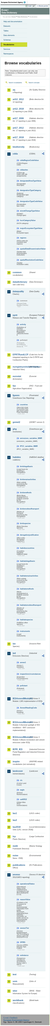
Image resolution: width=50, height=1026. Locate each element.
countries (24, 405)
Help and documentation (12, 22)
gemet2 (16, 422)
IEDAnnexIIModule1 (21, 698)
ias (14, 644)
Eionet (14, 17)
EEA (14, 2)
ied (14, 653)
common (17, 272)
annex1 (23, 662)
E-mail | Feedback (10, 1018)
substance (24, 955)
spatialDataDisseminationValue (24, 249)
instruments (24, 631)
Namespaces (8, 54)
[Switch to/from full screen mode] (34, 6)
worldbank (18, 1000)
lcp (14, 836)
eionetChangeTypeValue (24, 211)
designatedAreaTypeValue (24, 181)
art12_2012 (18, 99)
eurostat (17, 376)
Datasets (6, 26)
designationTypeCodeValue (24, 201)
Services (6, 49)
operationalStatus (24, 884)
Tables (6, 31)
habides (17, 457)
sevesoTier (24, 928)
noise (15, 855)
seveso (16, 874)
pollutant (23, 686)
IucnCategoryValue (24, 220)
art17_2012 (18, 128)
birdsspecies (24, 523)
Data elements (9, 35)
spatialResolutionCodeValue (24, 260)
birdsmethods (24, 493)
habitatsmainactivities (24, 576)
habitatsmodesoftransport (24, 605)
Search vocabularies (15, 82)
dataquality (18, 291)
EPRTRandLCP (20, 354)
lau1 (15, 813)
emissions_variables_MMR (24, 438)
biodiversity (19, 147)
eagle (22, 790)
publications (19, 865)
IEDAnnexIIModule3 (21, 722)
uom (15, 981)
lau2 (15, 820)
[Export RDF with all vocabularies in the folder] (43, 154)
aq (14, 90)
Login (29, 6)
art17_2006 (18, 118)
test (14, 974)
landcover (18, 771)
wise (15, 991)
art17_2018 (18, 137)
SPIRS (22, 942)
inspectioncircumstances (24, 674)
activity (23, 324)
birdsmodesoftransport (24, 509)
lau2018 (17, 827)
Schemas (7, 40)
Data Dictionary (23, 17)
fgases (16, 395)
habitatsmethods (24, 589)
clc (21, 780)
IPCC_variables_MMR (24, 446)
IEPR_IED (18, 749)
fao (14, 386)
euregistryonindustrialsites (21, 367)
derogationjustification (24, 535)
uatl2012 (23, 799)
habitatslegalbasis (24, 561)
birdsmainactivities (24, 479)
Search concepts (34, 82)
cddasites (24, 170)
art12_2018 (18, 109)
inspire (16, 761)
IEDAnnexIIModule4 (21, 737)
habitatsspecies (24, 620)
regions (23, 238)
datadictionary (20, 282)
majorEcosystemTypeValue (24, 228)
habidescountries (24, 548)
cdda (15, 154)
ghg (15, 429)
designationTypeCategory (24, 190)
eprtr (15, 315)
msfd (15, 846)
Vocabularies (8, 45)
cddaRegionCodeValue (24, 160)
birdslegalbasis (24, 466)
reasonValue (24, 899)
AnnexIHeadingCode (24, 708)
